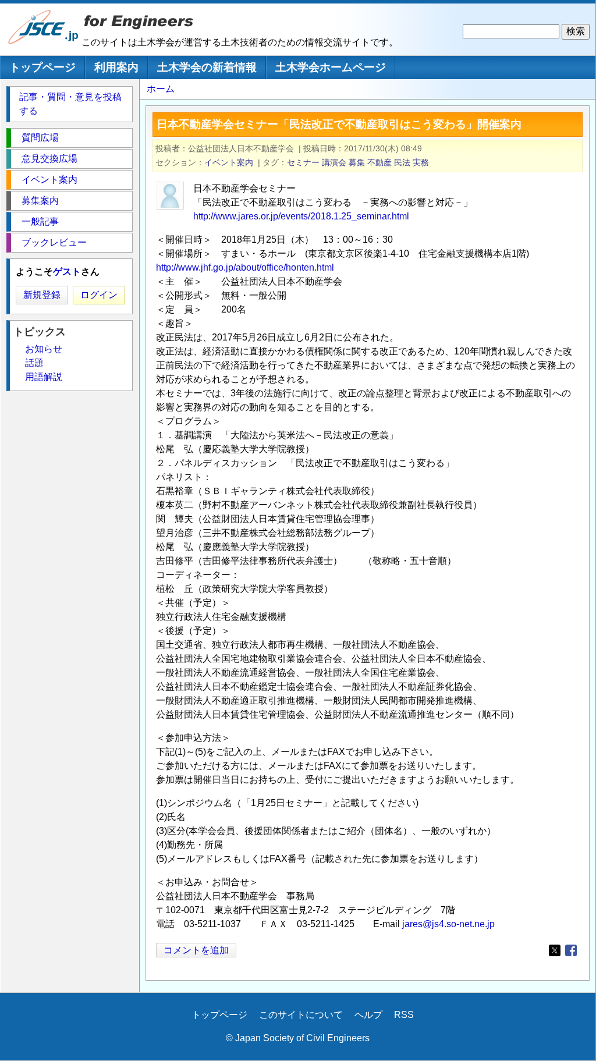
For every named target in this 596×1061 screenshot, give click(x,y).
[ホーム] (43, 42)
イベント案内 (228, 162)
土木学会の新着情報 (207, 67)
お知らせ (43, 349)
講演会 (334, 162)
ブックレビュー (54, 242)
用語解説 (43, 377)
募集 (357, 162)
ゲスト (67, 271)
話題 (34, 363)
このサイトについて (301, 1015)
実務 (421, 162)
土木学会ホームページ (330, 67)
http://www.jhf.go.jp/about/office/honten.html (245, 267)
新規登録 (42, 295)
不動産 (379, 162)
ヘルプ (368, 1015)
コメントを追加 (196, 950)
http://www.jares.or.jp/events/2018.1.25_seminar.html (301, 216)
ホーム (161, 89)
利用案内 (116, 67)
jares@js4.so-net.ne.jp (448, 924)
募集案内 (40, 200)
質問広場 (40, 138)
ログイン (99, 295)
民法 (402, 162)
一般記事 (40, 221)
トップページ (42, 67)
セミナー (303, 162)
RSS (404, 1015)
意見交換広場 (49, 159)
